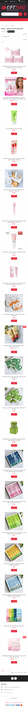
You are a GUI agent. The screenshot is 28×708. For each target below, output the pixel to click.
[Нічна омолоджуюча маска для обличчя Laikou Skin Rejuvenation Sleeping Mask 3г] (14, 584)
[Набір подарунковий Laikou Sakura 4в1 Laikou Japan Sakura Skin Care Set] (14, 644)
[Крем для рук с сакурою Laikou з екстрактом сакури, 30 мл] (14, 241)
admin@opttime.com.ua (9, 692)
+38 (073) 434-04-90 (8, 689)
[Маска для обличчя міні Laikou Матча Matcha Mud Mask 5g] (14, 397)
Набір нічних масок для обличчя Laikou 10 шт (14, 625)
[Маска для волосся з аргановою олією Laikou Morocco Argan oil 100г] (14, 334)
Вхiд (6, 1)
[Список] (11, 31)
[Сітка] (8, 31)
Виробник (7, 25)
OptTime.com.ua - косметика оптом (12, 702)
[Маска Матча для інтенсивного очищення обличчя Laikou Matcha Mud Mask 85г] (14, 428)
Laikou (12, 25)
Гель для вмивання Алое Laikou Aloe (14, 128)
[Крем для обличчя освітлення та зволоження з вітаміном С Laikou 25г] (14, 178)
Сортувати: (25, 34)
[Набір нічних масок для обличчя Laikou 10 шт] (14, 615)
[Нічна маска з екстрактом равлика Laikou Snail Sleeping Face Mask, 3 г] (14, 552)
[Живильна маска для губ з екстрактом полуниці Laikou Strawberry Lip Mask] (14, 147)
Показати (25, 39)
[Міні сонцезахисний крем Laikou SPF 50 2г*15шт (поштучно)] (14, 303)
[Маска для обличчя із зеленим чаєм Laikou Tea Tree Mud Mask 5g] (14, 365)
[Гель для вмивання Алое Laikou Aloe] (14, 117)
